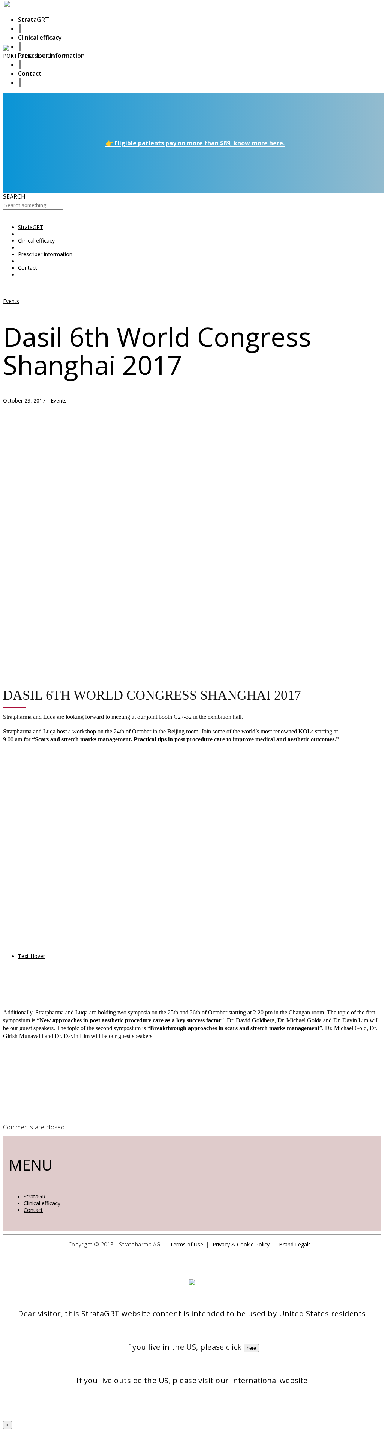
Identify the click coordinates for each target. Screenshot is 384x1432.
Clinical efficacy (42, 1203)
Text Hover (31, 956)
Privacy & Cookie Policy (241, 1244)
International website (269, 1380)
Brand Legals (295, 1244)
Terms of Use (186, 1244)
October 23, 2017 (25, 400)
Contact (33, 1209)
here (251, 1348)
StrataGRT (36, 1196)
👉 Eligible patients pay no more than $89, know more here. (195, 143)
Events (11, 301)
